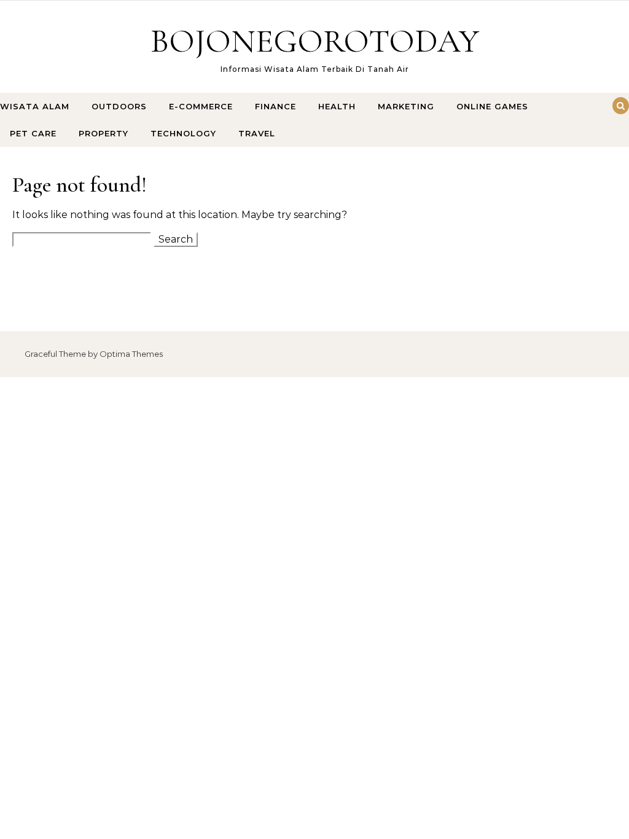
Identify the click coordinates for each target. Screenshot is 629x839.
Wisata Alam (34, 106)
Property (103, 133)
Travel (256, 133)
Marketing (406, 106)
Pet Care (33, 133)
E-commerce (201, 106)
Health (337, 106)
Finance (275, 106)
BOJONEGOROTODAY (314, 41)
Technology (183, 133)
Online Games (492, 106)
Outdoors (119, 106)
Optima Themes (131, 354)
